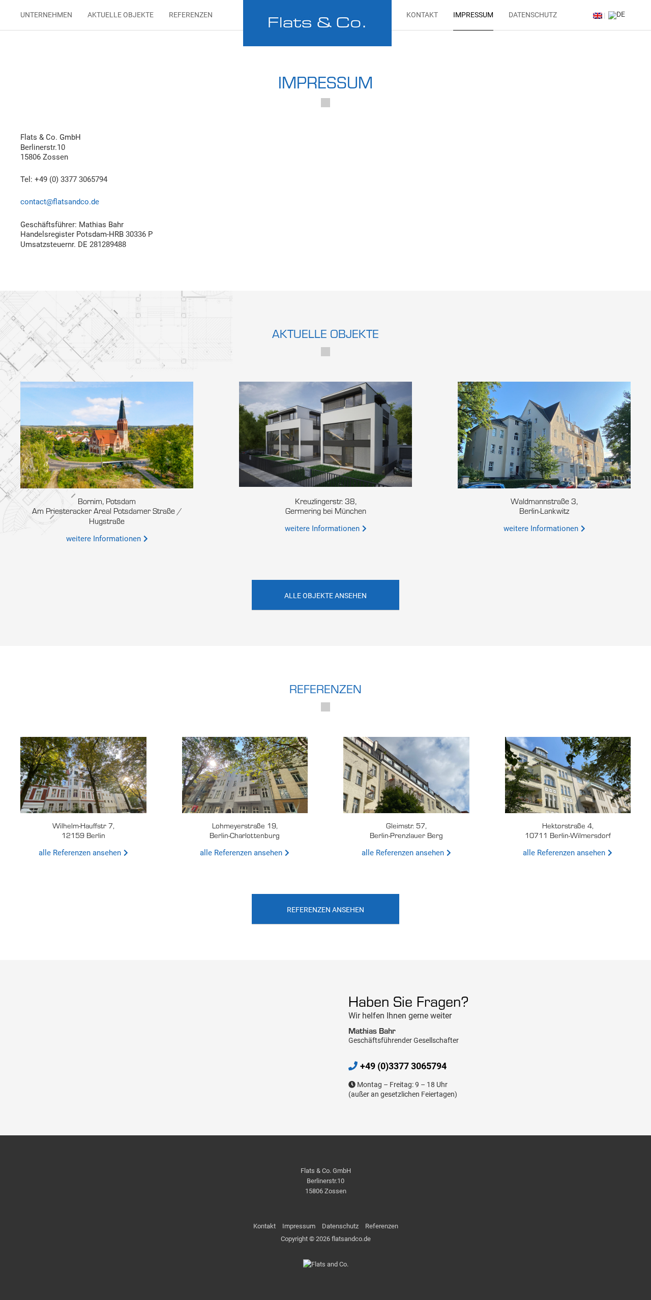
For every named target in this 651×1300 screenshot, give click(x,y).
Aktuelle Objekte (120, 15)
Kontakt (422, 15)
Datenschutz (533, 15)
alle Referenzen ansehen (80, 852)
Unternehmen (46, 15)
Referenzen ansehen (325, 910)
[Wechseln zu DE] (615, 15)
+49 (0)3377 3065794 (403, 1066)
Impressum (473, 15)
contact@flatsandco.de (59, 201)
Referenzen (191, 15)
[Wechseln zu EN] (597, 15)
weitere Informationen (103, 538)
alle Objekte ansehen (325, 596)
